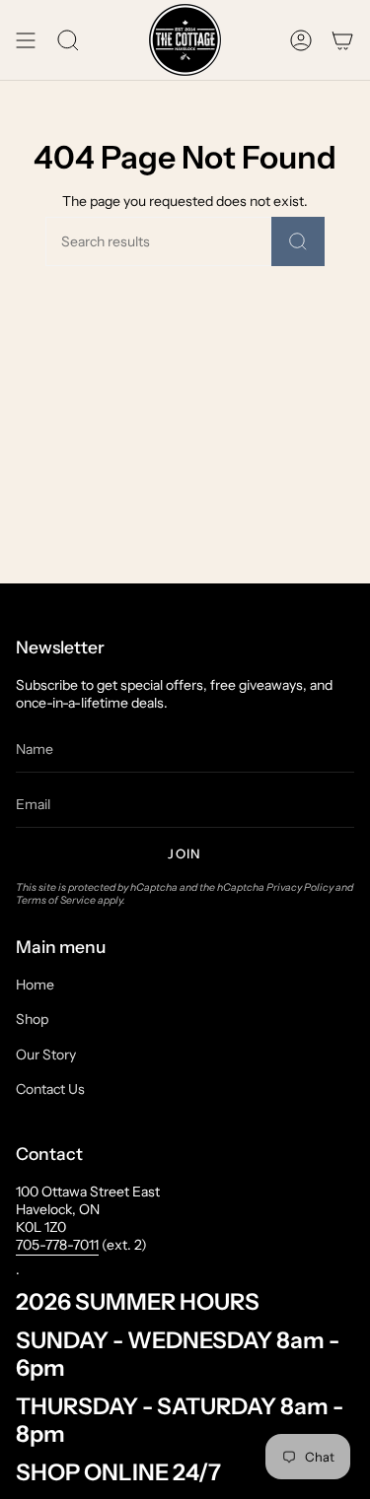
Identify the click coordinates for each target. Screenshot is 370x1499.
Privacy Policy (299, 887)
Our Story (46, 1054)
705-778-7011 (57, 1245)
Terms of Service (56, 900)
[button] (68, 40)
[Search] (298, 241)
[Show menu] (25, 40)
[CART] (342, 40)
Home (35, 984)
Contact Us (50, 1089)
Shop (32, 1019)
